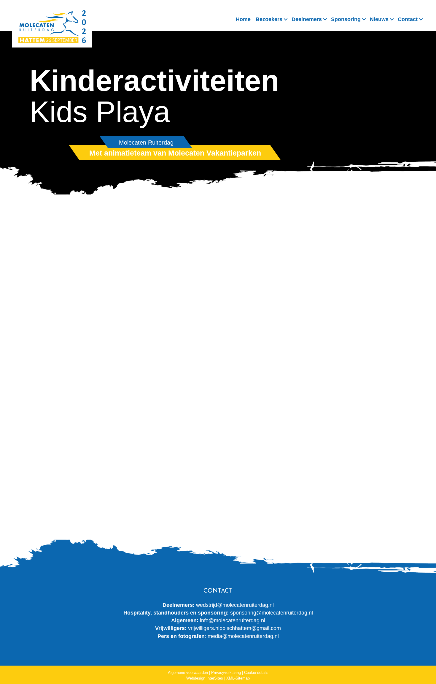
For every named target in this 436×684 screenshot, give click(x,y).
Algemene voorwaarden (188, 672)
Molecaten (188, 259)
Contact (408, 19)
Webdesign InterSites (204, 678)
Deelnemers (307, 19)
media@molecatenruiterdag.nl (243, 636)
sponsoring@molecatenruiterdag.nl (271, 613)
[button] (285, 19)
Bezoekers (269, 19)
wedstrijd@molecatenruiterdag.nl (235, 605)
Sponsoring (346, 19)
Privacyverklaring (226, 672)
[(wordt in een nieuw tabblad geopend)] (96, 446)
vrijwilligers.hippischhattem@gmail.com (234, 628)
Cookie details (256, 672)
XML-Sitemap (238, 678)
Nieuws (379, 19)
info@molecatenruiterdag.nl (232, 620)
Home (243, 19)
